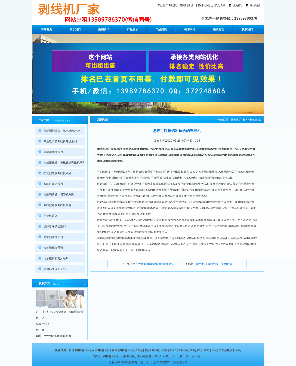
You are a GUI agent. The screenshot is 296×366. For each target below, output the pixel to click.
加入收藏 (219, 5)
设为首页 (238, 5)
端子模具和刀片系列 (55, 258)
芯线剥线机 (211, 350)
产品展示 (132, 29)
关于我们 (75, 29)
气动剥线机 (182, 350)
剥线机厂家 (238, 119)
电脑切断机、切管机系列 (58, 194)
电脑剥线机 (186, 5)
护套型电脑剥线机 (230, 350)
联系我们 (247, 29)
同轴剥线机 (203, 5)
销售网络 (189, 29)
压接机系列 (50, 215)
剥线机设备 (144, 356)
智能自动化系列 (53, 184)
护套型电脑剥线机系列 (57, 173)
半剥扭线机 (197, 350)
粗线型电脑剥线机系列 (57, 205)
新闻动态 (255, 119)
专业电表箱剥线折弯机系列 (60, 141)
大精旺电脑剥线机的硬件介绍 (156, 264)
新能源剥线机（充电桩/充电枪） (63, 130)
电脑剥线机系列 (53, 152)
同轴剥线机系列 (53, 237)
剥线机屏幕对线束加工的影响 (214, 264)
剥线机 (172, 5)
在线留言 (218, 29)
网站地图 (255, 5)
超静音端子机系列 (54, 226)
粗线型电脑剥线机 (123, 350)
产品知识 (161, 29)
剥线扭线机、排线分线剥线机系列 (64, 162)
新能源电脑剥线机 (80, 350)
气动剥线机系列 (53, 247)
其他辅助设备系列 (54, 269)
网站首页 (46, 29)
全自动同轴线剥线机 (147, 350)
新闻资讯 (103, 29)
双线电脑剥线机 (101, 350)
